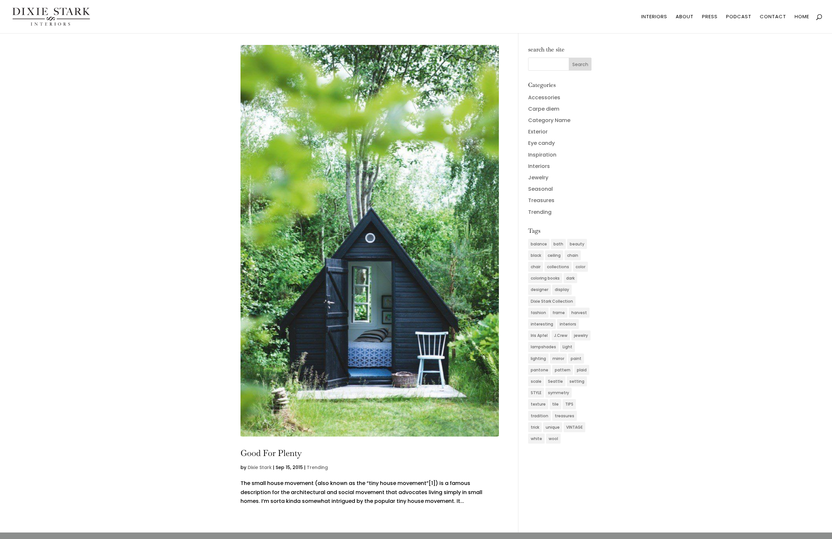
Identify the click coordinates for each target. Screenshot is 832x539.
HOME (802, 17)
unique (553, 427)
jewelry (581, 335)
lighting (538, 358)
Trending (317, 467)
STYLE (536, 392)
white (536, 438)
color (580, 267)
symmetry (558, 392)
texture (538, 404)
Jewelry (538, 177)
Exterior (538, 131)
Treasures (541, 200)
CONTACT (773, 17)
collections (558, 267)
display (562, 289)
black (536, 255)
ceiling (554, 255)
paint (576, 358)
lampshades (543, 347)
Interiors (539, 166)
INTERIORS (654, 17)
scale (536, 381)
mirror (558, 358)
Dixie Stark (260, 467)
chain (572, 255)
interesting (542, 324)
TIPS (569, 404)
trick (535, 427)
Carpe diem (543, 109)
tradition (539, 416)
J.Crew (560, 335)
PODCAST (738, 17)
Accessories (544, 97)
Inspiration (542, 155)
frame (558, 312)
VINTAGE (574, 427)
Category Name (549, 120)
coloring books (545, 278)
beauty (577, 244)
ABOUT (685, 17)
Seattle (555, 381)
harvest (579, 312)
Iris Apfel (539, 335)
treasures (564, 416)
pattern (562, 370)
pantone (539, 370)
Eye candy (541, 143)
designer (539, 289)
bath (558, 244)
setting (576, 381)
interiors (568, 324)
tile (555, 404)
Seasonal (540, 189)
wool (553, 438)
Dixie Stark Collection (552, 301)
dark (570, 278)
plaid (582, 370)
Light (567, 347)
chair (535, 267)
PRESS (710, 17)
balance (539, 244)
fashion (538, 312)
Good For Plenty (271, 453)
